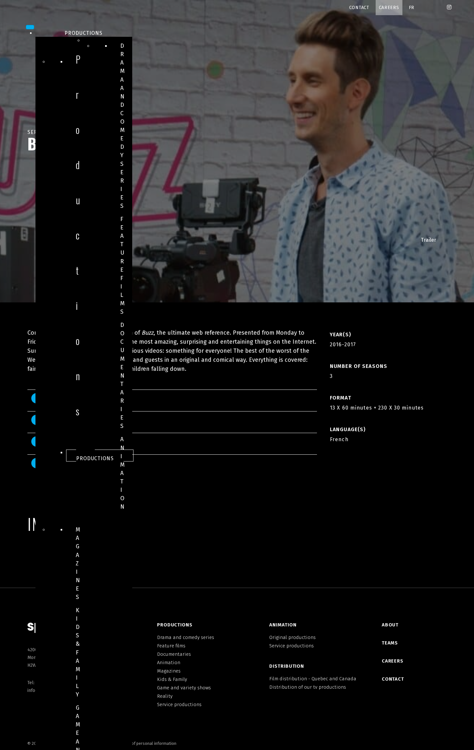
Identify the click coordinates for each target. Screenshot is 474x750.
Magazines (78, 563)
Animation (122, 473)
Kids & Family (78, 652)
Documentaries (122, 375)
